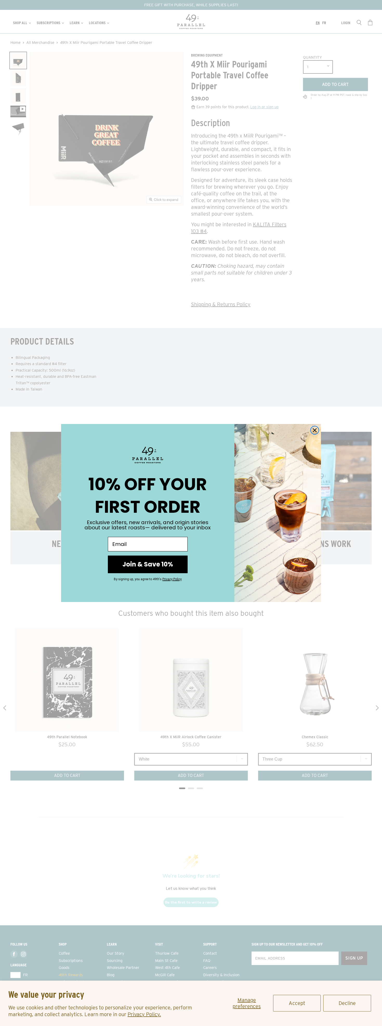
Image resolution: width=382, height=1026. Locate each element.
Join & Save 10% (147, 564)
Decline (347, 1003)
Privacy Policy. (144, 1014)
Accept (297, 1003)
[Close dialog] (315, 430)
